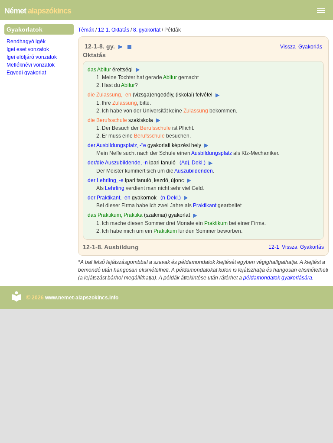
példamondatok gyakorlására (277, 278)
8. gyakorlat (146, 30)
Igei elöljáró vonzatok (32, 57)
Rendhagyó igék (26, 42)
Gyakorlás (310, 47)
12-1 (273, 247)
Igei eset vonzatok (28, 49)
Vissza (288, 47)
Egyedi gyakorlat (26, 73)
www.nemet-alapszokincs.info (81, 298)
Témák (86, 30)
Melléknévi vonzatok (31, 65)
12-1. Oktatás (113, 30)
